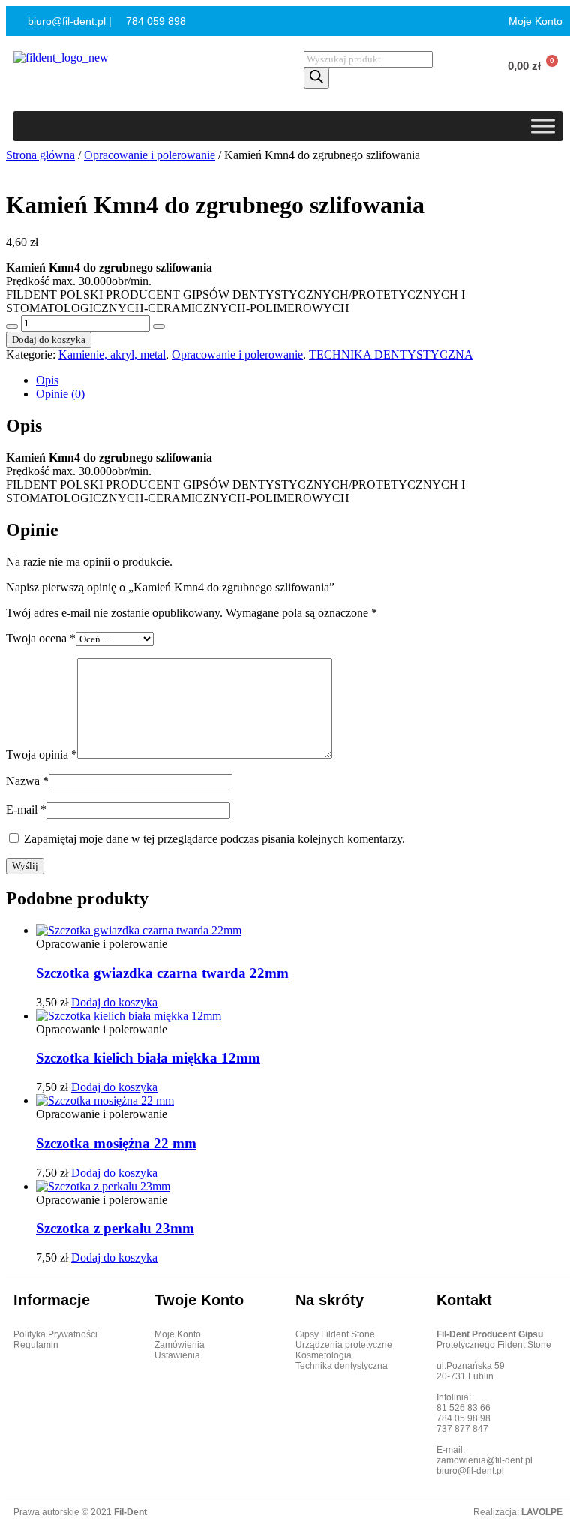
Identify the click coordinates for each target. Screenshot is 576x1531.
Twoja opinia (41, 754)
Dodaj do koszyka (49, 339)
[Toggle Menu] (543, 126)
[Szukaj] (316, 78)
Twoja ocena (41, 638)
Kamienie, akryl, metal (112, 354)
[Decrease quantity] (12, 326)
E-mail (26, 809)
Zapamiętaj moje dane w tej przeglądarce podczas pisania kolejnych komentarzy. (214, 838)
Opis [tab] (47, 380)
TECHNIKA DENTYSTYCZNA (391, 354)
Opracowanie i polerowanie (149, 155)
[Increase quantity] (159, 326)
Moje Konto (534, 21)
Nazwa (27, 781)
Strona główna (40, 155)
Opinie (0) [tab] (60, 393)
